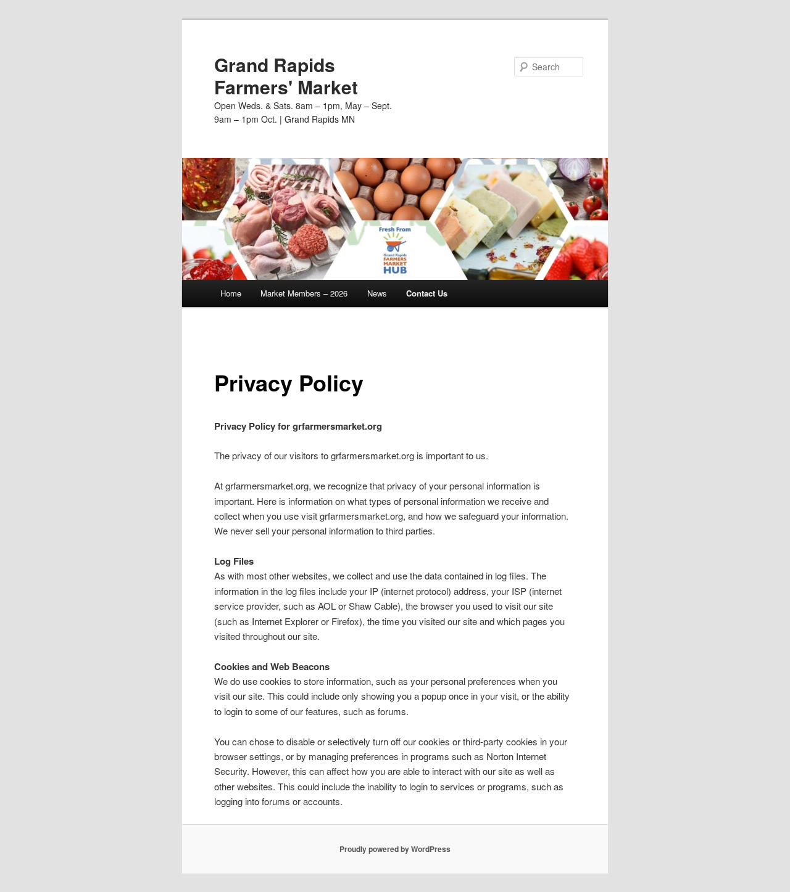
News (377, 293)
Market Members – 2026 (303, 293)
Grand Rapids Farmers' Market (286, 75)
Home (229, 293)
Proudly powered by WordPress (395, 848)
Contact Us (426, 293)
